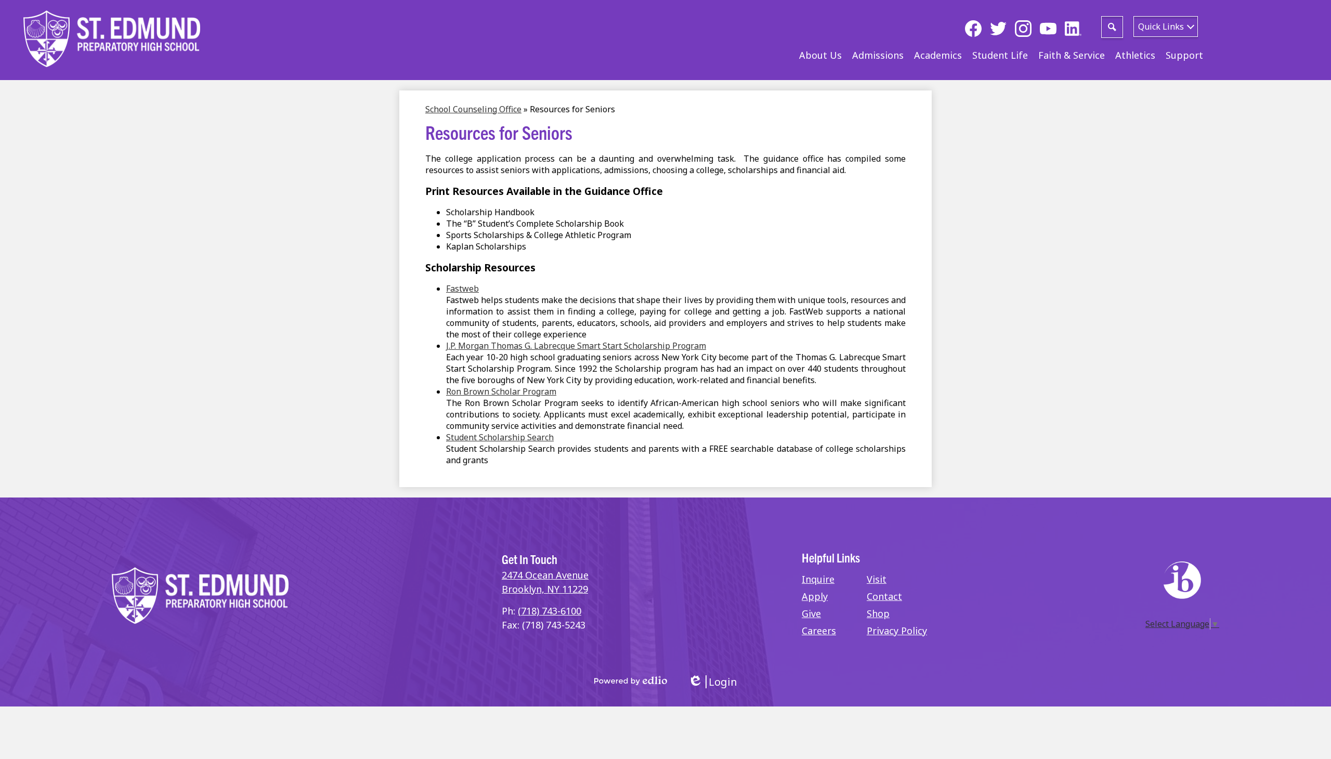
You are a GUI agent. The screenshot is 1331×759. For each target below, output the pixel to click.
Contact (884, 596)
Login (712, 681)
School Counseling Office (473, 109)
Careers (819, 630)
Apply (815, 596)
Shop (878, 613)
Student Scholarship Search (500, 437)
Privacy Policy (897, 630)
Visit (876, 579)
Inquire (818, 579)
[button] (820, 55)
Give (811, 613)
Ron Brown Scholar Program (501, 391)
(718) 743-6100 (549, 611)
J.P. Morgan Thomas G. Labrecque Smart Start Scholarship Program (576, 345)
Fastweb (462, 288)
